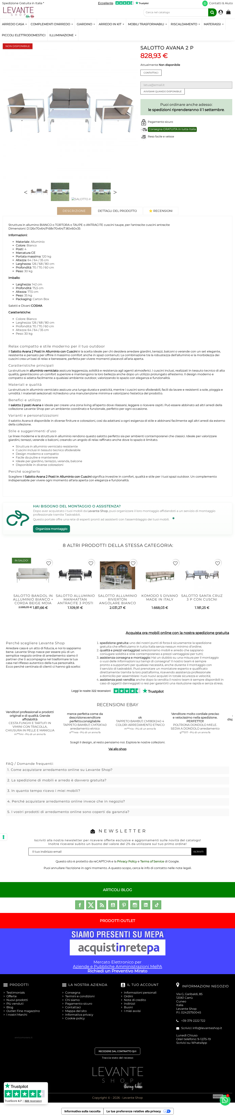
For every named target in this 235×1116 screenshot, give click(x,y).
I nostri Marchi (16, 1014)
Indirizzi (129, 1003)
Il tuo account (143, 985)
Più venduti (15, 1003)
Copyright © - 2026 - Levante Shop (117, 1097)
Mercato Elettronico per (117, 966)
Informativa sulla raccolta (82, 1111)
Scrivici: (201, 1028)
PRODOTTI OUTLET (117, 920)
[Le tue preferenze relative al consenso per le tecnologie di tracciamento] (3, 837)
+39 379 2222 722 (193, 1020)
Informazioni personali (140, 992)
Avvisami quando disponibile (163, 91)
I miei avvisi (132, 1011)
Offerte (11, 996)
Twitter (90, 905)
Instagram (135, 905)
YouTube (113, 905)
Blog (9, 1007)
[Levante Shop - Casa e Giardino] (18, 13)
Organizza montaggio (51, 529)
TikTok (157, 905)
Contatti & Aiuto (221, 3)
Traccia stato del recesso (117, 1057)
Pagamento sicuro (78, 1003)
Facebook (79, 905)
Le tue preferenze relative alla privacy (133, 1111)
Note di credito (135, 1000)
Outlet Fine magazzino (23, 1011)
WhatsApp (199, 1043)
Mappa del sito (76, 1011)
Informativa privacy (79, 1014)
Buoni (128, 1007)
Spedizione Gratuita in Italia (23, 3)
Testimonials (15, 992)
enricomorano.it (23, 1037)
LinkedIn (146, 905)
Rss (101, 905)
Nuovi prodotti (17, 1000)
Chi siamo (72, 1000)
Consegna (72, 992)
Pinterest (124, 905)
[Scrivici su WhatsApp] (205, 3)
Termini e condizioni (80, 996)
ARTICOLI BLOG (117, 890)
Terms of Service (152, 861)
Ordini (128, 996)
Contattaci (151, 72)
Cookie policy (75, 1018)
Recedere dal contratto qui (117, 1051)
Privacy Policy (127, 861)
